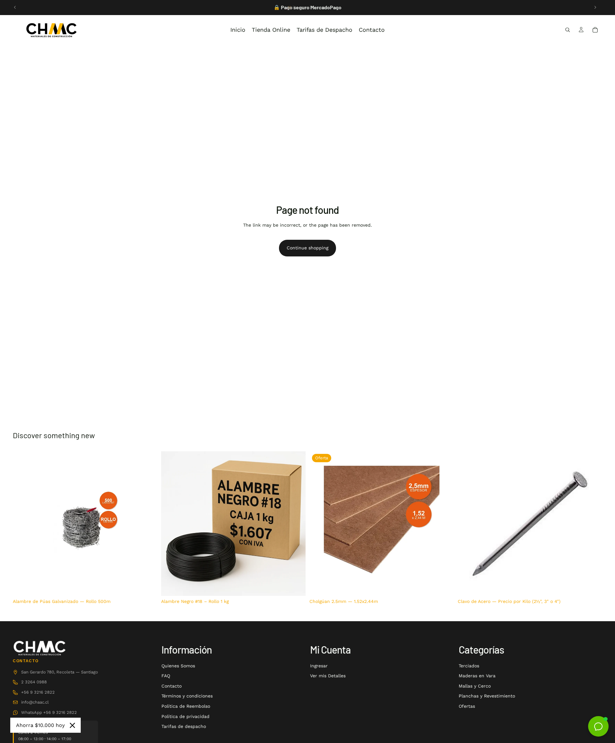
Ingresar (319, 665)
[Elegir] (592, 586)
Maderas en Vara (477, 675)
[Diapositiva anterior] (15, 7)
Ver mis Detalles (328, 675)
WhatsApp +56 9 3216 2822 (49, 712)
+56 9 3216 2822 (38, 692)
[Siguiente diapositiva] (595, 7)
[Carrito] (595, 30)
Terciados (469, 665)
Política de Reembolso (185, 706)
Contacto (171, 686)
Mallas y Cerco (475, 686)
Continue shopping (307, 247)
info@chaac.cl (35, 702)
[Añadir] (147, 586)
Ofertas (467, 706)
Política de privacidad (185, 716)
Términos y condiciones (187, 695)
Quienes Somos (178, 665)
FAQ (165, 675)
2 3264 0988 (34, 682)
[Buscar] (568, 30)
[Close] (72, 725)
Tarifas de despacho (183, 726)
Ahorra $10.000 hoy (40, 725)
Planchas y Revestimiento (487, 695)
